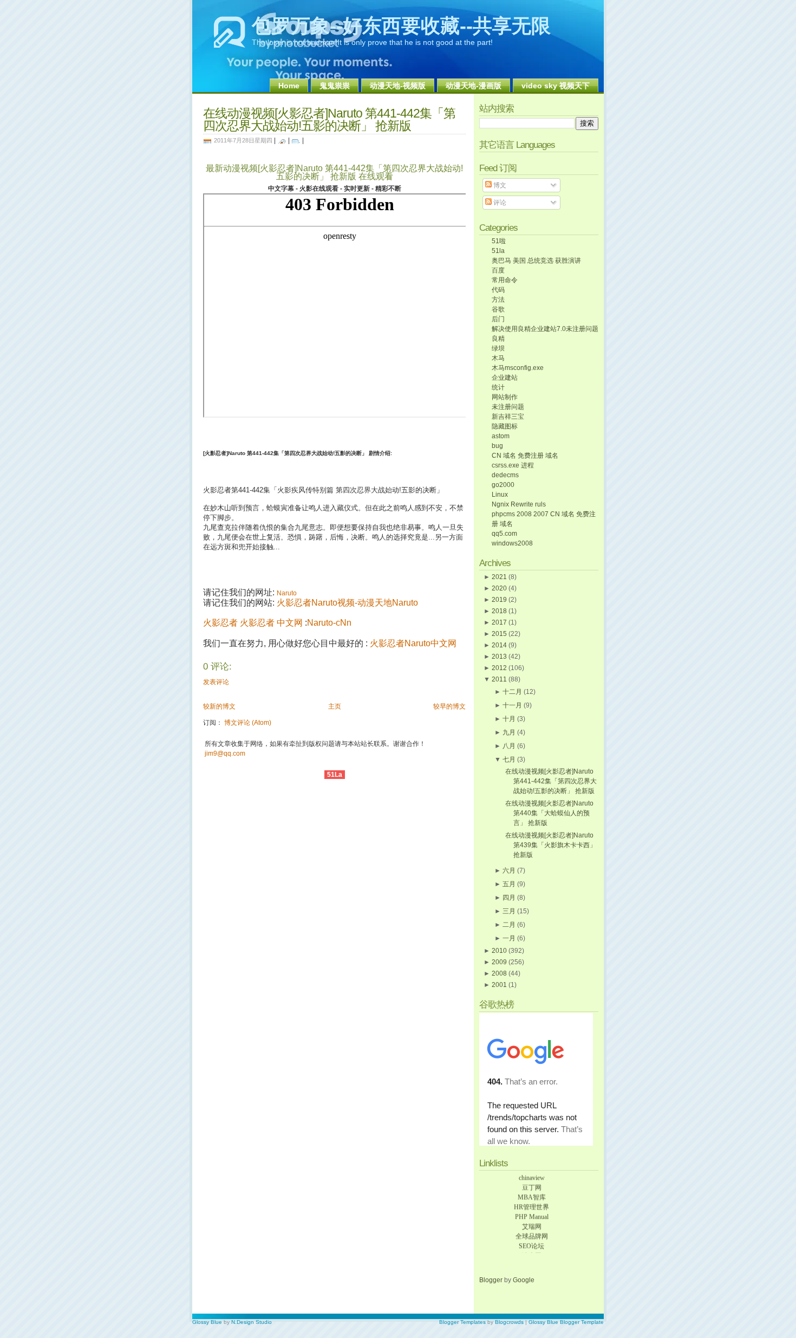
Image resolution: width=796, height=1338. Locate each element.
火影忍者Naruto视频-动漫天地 (334, 602)
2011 (499, 679)
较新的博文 (219, 706)
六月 (509, 870)
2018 (499, 611)
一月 (509, 938)
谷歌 (498, 309)
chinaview (532, 1174)
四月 (509, 897)
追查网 (531, 1252)
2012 (499, 668)
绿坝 (498, 348)
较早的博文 (449, 706)
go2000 (503, 485)
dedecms (505, 475)
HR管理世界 (531, 1203)
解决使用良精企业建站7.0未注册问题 (545, 329)
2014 (499, 645)
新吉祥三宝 (508, 416)
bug (497, 446)
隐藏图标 (505, 426)
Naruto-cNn (329, 622)
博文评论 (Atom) (247, 722)
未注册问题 (508, 407)
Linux (500, 494)
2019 (499, 599)
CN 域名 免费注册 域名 (525, 455)
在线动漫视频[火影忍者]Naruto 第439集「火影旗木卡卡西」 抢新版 (550, 845)
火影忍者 (220, 622)
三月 (509, 911)
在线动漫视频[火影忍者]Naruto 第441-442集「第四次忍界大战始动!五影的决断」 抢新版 (329, 119)
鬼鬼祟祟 (334, 85)
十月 (509, 719)
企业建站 (505, 377)
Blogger (491, 1280)
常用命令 (505, 280)
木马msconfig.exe (518, 368)
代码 (498, 290)
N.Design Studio (251, 1322)
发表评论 (216, 682)
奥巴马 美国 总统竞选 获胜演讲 (536, 260)
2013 (499, 656)
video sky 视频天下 (555, 85)
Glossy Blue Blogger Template (566, 1322)
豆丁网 (531, 1183)
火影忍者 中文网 (271, 622)
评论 (499, 202)
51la (498, 251)
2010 (499, 950)
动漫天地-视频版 (398, 85)
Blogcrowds (509, 1322)
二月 (509, 924)
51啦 (499, 241)
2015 (499, 634)
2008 (499, 973)
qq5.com (504, 533)
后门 (498, 319)
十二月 (512, 692)
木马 (498, 358)
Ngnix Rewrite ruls (519, 504)
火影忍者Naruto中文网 (413, 643)
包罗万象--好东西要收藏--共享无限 (401, 26)
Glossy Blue (207, 1322)
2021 (499, 577)
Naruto (405, 602)
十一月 (512, 705)
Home (288, 85)
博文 (499, 185)
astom (501, 436)
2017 (499, 622)
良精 (498, 338)
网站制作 (505, 397)
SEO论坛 (531, 1242)
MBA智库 (532, 1193)
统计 (498, 387)
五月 (509, 884)
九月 (509, 732)
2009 (499, 962)
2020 (499, 588)
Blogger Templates (462, 1322)
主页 (334, 706)
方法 (498, 299)
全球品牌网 (532, 1232)
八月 (509, 746)
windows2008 (512, 543)
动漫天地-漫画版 (473, 85)
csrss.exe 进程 (513, 465)
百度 (498, 270)
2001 (499, 985)
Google (523, 1280)
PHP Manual (532, 1213)
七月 (509, 759)
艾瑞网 (531, 1222)
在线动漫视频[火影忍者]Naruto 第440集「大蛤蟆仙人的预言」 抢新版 (549, 813)
